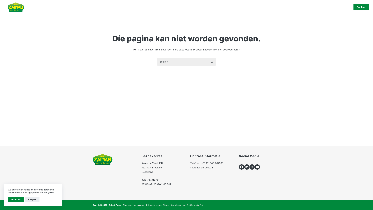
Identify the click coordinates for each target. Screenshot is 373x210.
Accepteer (16, 199)
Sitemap (166, 205)
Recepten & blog (234, 7)
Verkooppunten (211, 7)
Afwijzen (32, 199)
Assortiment (136, 7)
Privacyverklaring (154, 205)
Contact (361, 7)
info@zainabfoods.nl (201, 167)
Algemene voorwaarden (134, 205)
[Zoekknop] (211, 62)
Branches (156, 7)
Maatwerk (173, 7)
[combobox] (183, 62)
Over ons (189, 7)
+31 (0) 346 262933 (212, 163)
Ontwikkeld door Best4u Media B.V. (187, 205)
